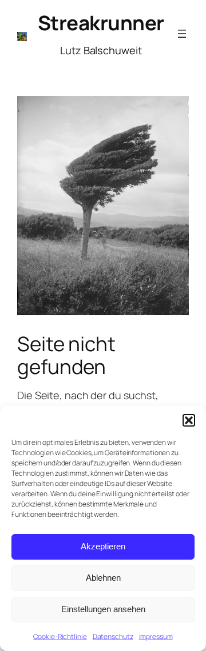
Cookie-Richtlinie (59, 636)
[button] (189, 420)
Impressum (156, 636)
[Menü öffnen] (182, 34)
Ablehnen (103, 577)
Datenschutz (113, 636)
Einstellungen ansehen (103, 609)
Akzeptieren (103, 546)
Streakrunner (101, 22)
